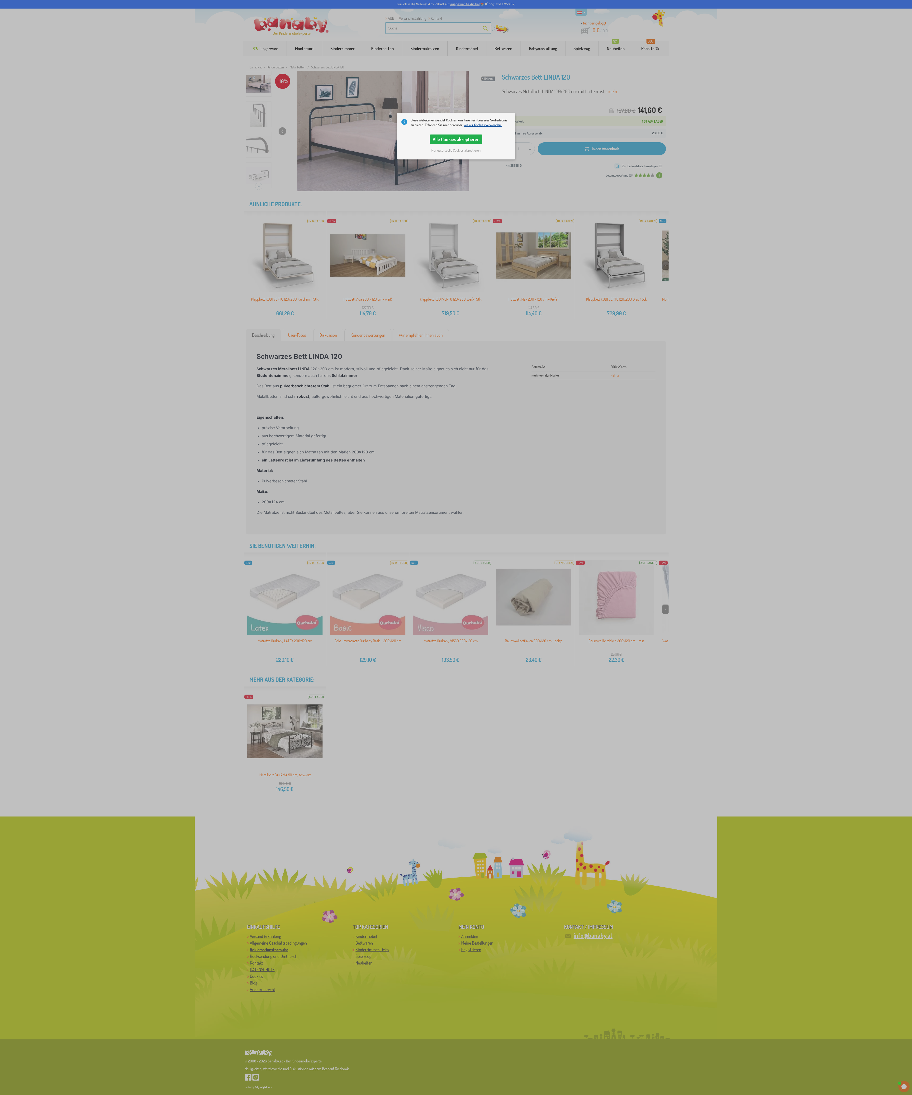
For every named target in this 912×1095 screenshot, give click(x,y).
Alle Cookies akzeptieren (456, 139)
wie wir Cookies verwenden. (483, 125)
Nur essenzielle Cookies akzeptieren (456, 150)
